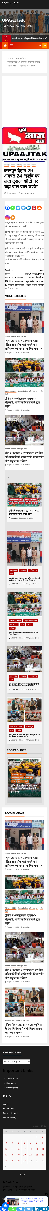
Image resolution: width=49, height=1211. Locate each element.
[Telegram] (18, 205)
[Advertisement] (24, 101)
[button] (11, 45)
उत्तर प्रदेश (6, 165)
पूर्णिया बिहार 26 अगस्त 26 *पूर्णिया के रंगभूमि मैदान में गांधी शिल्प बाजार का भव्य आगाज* (23, 1028)
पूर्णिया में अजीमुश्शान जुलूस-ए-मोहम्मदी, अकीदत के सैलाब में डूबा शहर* (22, 402)
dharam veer (12, 193)
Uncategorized (10, 391)
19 (18, 1154)
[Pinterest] (34, 205)
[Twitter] (23, 205)
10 (6, 1149)
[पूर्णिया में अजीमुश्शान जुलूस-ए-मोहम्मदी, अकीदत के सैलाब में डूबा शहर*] (24, 373)
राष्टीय (28, 165)
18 (12, 1154)
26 (18, 1160)
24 (6, 1160)
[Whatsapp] (12, 205)
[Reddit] (39, 205)
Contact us (11, 1083)
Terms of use (12, 1079)
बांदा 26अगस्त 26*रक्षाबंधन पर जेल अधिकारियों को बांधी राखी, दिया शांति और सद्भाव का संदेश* (24, 457)
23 (43, 1154)
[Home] (5, 46)
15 (37, 1149)
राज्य (25, 165)
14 (30, 1149)
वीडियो (6, 394)
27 (24, 1160)
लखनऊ (34, 165)
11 (12, 1149)
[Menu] (11, 45)
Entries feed (8, 1108)
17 (6, 1154)
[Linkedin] (28, 205)
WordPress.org (9, 1118)
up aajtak (26, 353)
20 (24, 1154)
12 (18, 1149)
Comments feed (10, 1113)
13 (24, 1149)
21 (30, 1154)
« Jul (22, 1174)
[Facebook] (7, 205)
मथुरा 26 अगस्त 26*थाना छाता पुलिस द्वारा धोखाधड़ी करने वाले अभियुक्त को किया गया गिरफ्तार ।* (23, 344)
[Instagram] (7, 215)
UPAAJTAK (13, 20)
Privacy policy (12, 1088)
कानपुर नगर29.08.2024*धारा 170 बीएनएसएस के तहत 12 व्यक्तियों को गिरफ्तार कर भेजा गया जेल (14, 279)
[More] (12, 215)
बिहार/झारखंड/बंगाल (23, 391)
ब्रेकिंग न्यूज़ (19, 165)
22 (37, 1154)
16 (43, 1149)
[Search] (40, 45)
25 (12, 1160)
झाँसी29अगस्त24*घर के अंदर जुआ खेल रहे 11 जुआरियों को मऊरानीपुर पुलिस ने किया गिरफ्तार (34, 277)
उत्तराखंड (13, 165)
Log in (5, 1104)
